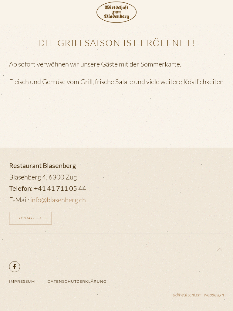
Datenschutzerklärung (76, 281)
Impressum (22, 281)
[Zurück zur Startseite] (116, 12)
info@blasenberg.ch (58, 200)
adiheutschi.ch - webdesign (198, 295)
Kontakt (27, 218)
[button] (12, 12)
